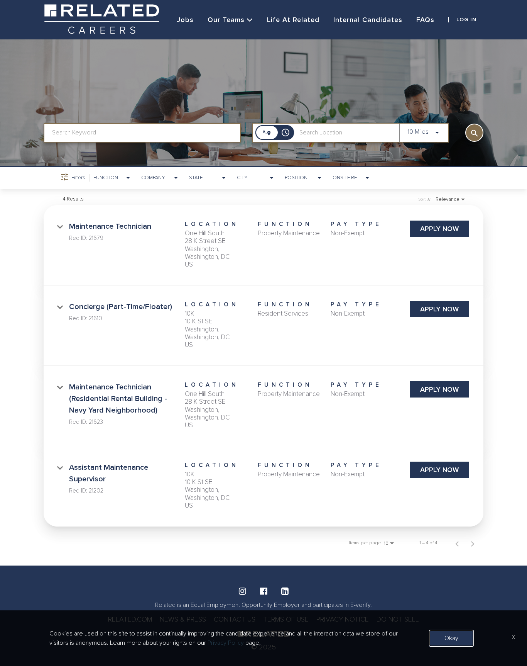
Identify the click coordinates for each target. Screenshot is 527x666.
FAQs (425, 19)
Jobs (185, 19)
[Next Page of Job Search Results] (472, 543)
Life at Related (293, 19)
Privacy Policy (226, 643)
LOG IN (466, 19)
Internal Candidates (367, 19)
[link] (263, 245)
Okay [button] (451, 638)
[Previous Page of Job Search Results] (457, 543)
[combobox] (142, 133)
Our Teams (226, 19)
